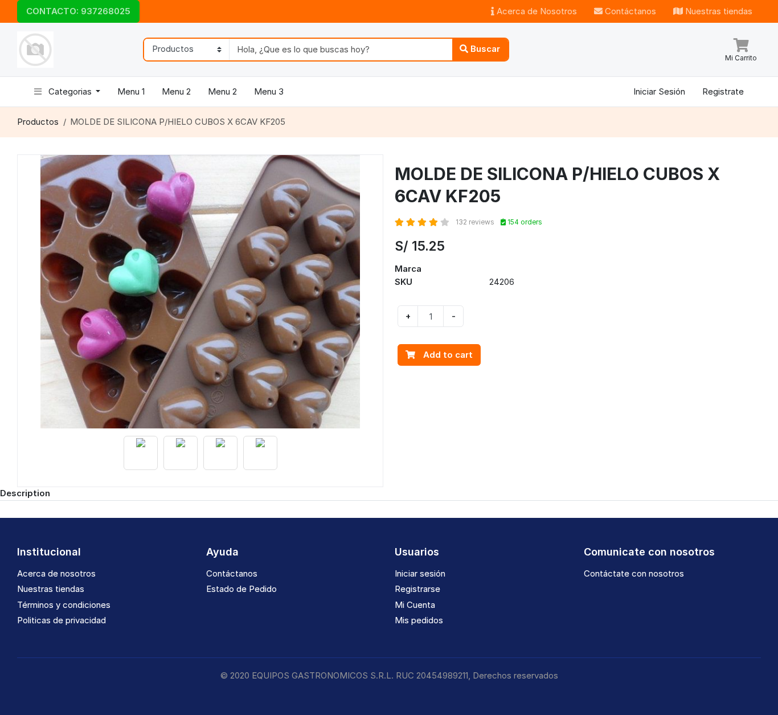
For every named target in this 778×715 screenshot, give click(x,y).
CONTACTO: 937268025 (78, 11)
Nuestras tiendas (717, 11)
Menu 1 (131, 91)
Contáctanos (629, 11)
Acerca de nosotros (56, 573)
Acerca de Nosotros (535, 11)
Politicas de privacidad (61, 620)
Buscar (484, 48)
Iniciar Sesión (659, 91)
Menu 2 (176, 91)
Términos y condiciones (63, 604)
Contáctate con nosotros (634, 573)
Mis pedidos (419, 620)
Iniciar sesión (420, 573)
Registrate (723, 91)
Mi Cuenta (415, 604)
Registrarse (417, 588)
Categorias (70, 91)
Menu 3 (269, 91)
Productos (38, 121)
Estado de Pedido (241, 588)
